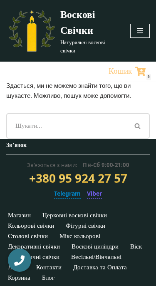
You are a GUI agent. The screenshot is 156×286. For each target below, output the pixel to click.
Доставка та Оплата (100, 267)
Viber (94, 193)
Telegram (67, 193)
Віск (136, 246)
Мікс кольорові (79, 236)
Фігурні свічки (85, 225)
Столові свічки (28, 236)
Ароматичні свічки (33, 257)
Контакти (49, 267)
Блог (48, 277)
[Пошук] (138, 126)
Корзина (19, 277)
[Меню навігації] (140, 31)
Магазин (19, 215)
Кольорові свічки (31, 225)
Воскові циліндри (95, 246)
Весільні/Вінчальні (96, 257)
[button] (19, 260)
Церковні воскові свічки (74, 215)
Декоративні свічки (34, 246)
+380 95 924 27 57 (78, 179)
